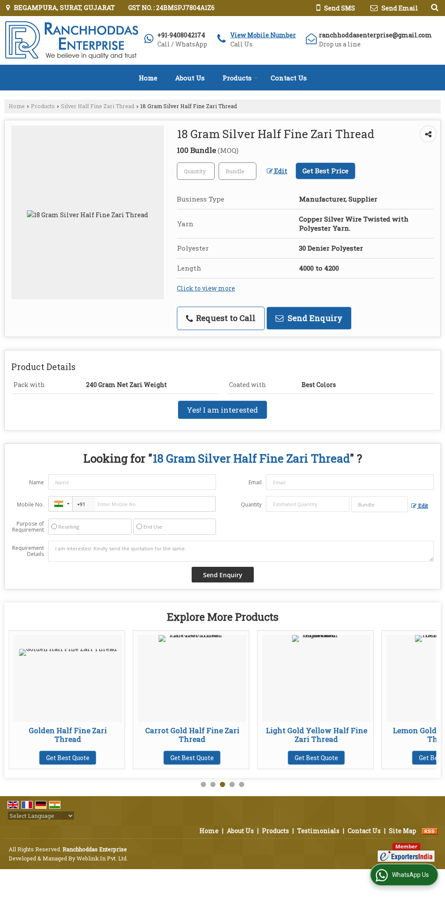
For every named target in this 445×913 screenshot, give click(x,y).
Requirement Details (28, 551)
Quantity (251, 504)
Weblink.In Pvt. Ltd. (102, 858)
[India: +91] (60, 504)
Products (237, 77)
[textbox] (237, 171)
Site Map (402, 831)
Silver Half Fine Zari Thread (97, 106)
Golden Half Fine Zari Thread (56, 734)
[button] (263, 35)
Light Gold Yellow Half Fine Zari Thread (304, 734)
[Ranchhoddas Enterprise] (71, 40)
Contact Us (289, 77)
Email (255, 482)
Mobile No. (30, 504)
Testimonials (318, 831)
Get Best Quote (56, 758)
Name (36, 482)
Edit (280, 171)
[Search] (433, 7)
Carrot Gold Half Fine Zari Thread (180, 734)
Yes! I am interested (222, 410)
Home (148, 77)
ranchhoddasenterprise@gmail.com (375, 35)
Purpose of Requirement (28, 527)
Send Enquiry (314, 318)
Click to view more (206, 288)
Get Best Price (325, 170)
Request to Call (225, 318)
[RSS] (430, 831)
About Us (190, 77)
